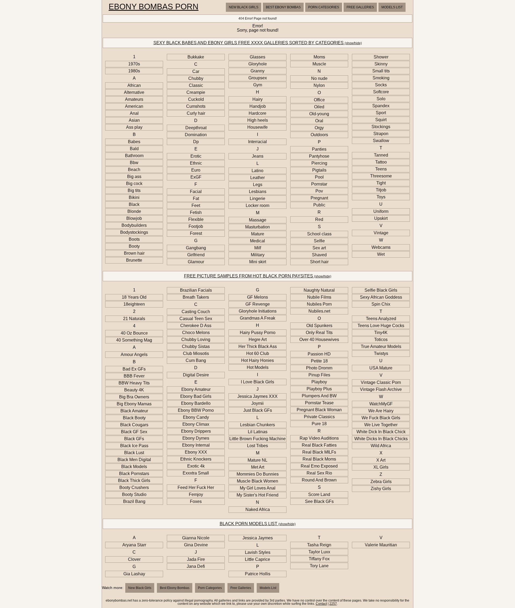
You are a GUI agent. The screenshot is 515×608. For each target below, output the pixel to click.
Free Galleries (360, 7)
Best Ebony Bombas (283, 7)
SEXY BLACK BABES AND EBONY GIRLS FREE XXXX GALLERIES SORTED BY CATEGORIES (257, 42)
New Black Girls (243, 7)
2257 (333, 604)
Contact (321, 604)
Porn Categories (323, 7)
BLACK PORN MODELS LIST (258, 523)
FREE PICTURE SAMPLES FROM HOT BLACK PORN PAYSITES (257, 276)
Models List (392, 7)
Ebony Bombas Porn (153, 7)
